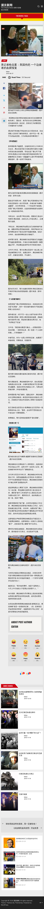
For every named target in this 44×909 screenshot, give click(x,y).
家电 (23, 477)
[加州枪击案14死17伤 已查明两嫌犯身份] (9, 699)
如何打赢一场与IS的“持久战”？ (30, 732)
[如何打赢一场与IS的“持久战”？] (9, 740)
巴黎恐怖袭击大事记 (26, 773)
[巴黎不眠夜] (9, 801)
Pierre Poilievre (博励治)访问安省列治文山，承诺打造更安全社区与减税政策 (28, 880)
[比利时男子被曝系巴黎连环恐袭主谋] (9, 760)
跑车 (13, 242)
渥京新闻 (6, 5)
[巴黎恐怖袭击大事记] (9, 781)
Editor (8, 71)
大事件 (4, 60)
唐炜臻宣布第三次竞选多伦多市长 (27, 838)
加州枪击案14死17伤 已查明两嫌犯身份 (30, 693)
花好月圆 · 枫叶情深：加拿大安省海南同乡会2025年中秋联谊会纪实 (28, 866)
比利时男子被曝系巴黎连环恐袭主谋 (30, 754)
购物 (26, 157)
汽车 (23, 245)
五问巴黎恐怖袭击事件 (27, 712)
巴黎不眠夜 (23, 794)
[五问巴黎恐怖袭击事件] (9, 719)
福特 (41, 239)
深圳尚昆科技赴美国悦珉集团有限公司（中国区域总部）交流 (27, 853)
